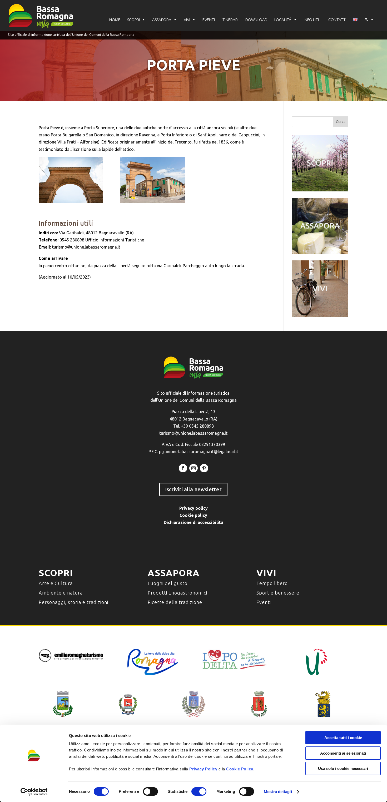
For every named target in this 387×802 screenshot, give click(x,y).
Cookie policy (193, 515)
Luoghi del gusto (167, 583)
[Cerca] (369, 19)
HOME (114, 19)
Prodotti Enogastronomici (177, 592)
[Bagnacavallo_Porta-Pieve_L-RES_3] (152, 180)
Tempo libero (272, 583)
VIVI (187, 19)
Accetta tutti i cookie (343, 737)
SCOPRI (133, 19)
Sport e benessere (277, 592)
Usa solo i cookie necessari (343, 768)
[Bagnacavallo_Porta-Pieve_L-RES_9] (71, 180)
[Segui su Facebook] (183, 468)
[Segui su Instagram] (193, 468)
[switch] (150, 791)
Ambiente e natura (61, 592)
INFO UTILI (312, 19)
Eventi (263, 602)
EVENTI (208, 19)
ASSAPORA (161, 19)
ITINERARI (230, 19)
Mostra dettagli (278, 791)
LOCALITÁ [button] (282, 19)
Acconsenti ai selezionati (343, 753)
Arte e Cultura (56, 583)
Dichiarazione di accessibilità (193, 522)
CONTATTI (337, 19)
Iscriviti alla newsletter (193, 489)
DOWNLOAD (256, 19)
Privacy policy (193, 508)
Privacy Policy (203, 769)
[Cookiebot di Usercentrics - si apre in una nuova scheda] (34, 792)
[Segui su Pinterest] (204, 468)
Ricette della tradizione (175, 602)
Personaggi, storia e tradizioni (73, 602)
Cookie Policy (239, 769)
